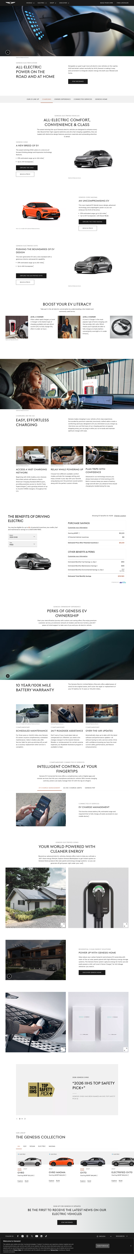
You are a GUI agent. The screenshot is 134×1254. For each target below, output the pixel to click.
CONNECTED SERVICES (83, 100)
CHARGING (46, 100)
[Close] (131, 1246)
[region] (67, 1246)
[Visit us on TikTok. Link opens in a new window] (46, 1236)
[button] (35, 898)
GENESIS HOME (101, 100)
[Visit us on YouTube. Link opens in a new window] (37, 1236)
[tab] (72, 788)
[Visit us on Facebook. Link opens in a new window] (18, 1236)
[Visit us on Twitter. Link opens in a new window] (32, 1236)
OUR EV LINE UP (33, 100)
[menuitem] (30, 3)
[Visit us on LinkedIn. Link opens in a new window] (41, 1236)
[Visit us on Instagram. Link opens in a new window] (23, 1236)
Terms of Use (54, 1250)
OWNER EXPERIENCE (62, 100)
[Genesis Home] (10, 3)
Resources (120, 1236)
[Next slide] (25, 1119)
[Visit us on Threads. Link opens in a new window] (27, 1236)
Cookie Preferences (102, 1246)
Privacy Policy (17, 1250)
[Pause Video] (7, 52)
